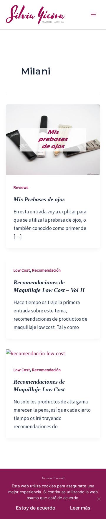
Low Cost (22, 270)
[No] (99, 499)
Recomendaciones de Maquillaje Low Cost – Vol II (49, 285)
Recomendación (46, 270)
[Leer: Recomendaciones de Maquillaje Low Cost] (35, 353)
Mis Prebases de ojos (39, 199)
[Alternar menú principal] (93, 15)
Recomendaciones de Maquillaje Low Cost (39, 385)
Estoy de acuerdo (35, 508)
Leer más (80, 508)
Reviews (21, 187)
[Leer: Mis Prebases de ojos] (53, 139)
